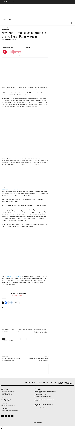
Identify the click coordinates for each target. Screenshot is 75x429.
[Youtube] (72, 3)
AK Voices (36, 394)
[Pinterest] (9, 42)
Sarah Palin (11, 340)
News (44, 338)
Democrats (23, 338)
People (7, 27)
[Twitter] (68, 3)
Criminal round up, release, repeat (10, 189)
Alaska (7, 338)
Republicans (4, 340)
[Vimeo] (70, 3)
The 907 (6, 29)
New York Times (38, 338)
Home (3, 27)
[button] (71, 23)
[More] (16, 42)
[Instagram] (66, 3)
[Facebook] (64, 3)
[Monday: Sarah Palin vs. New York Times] (25, 323)
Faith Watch (37, 402)
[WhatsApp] (13, 42)
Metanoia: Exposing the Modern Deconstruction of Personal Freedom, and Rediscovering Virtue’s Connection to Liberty (45, 398)
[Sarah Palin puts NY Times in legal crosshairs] (9, 323)
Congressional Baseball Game (14, 276)
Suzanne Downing (7, 39)
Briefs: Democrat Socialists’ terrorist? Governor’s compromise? (11, 359)
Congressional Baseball (15, 338)
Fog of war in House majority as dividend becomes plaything (38, 359)
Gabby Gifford (30, 338)
